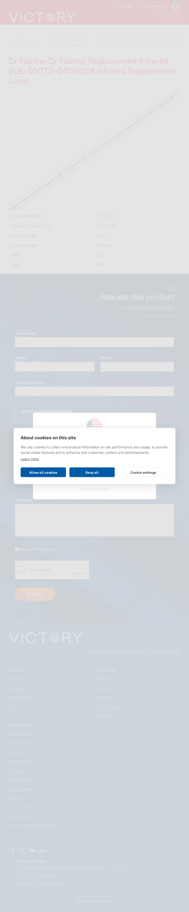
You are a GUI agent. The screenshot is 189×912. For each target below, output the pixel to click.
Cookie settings (143, 472)
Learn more (30, 459)
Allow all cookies (43, 472)
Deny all (92, 472)
